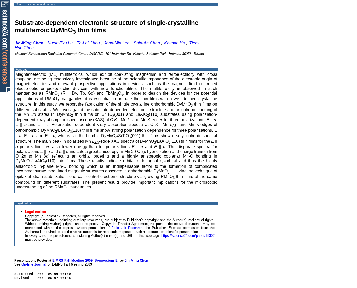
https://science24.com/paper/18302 (188, 236)
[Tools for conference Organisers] (5, 45)
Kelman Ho (174, 43)
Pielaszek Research (126, 228)
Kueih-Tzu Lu (60, 43)
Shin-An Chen (147, 43)
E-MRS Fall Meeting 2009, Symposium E (85, 260)
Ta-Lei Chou (88, 43)
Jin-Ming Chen (136, 260)
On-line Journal (34, 264)
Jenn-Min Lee (116, 43)
